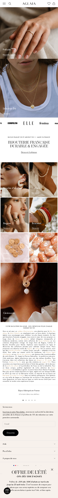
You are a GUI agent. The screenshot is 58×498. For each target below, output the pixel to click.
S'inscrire (11, 432)
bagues (29, 348)
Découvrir (6, 113)
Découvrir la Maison (29, 152)
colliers (37, 348)
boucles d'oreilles (15, 350)
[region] (29, 391)
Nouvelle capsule (9, 54)
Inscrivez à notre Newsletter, (14, 412)
